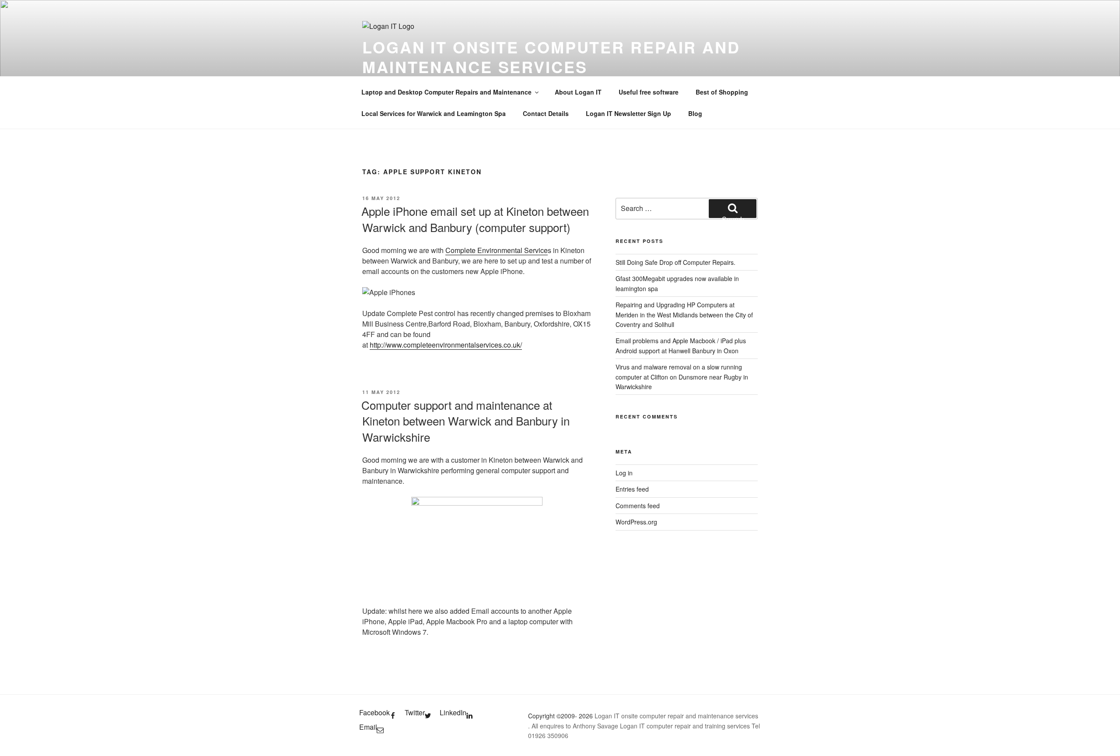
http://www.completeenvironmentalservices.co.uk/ (446, 345)
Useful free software (649, 92)
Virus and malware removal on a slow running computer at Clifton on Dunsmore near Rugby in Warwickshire (682, 376)
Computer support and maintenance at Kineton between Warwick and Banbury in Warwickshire (465, 421)
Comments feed (638, 505)
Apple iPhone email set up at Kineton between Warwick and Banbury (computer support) (475, 219)
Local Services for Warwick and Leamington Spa (433, 113)
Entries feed (632, 489)
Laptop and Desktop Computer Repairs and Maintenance (446, 92)
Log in (624, 472)
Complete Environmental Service (496, 250)
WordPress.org (636, 521)
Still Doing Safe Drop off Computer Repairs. (675, 262)
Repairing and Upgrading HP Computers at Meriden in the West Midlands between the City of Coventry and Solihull (684, 314)
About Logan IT (578, 92)
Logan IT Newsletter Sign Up (628, 113)
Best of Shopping (722, 92)
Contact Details (546, 113)
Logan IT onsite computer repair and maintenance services (551, 56)
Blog (695, 113)
